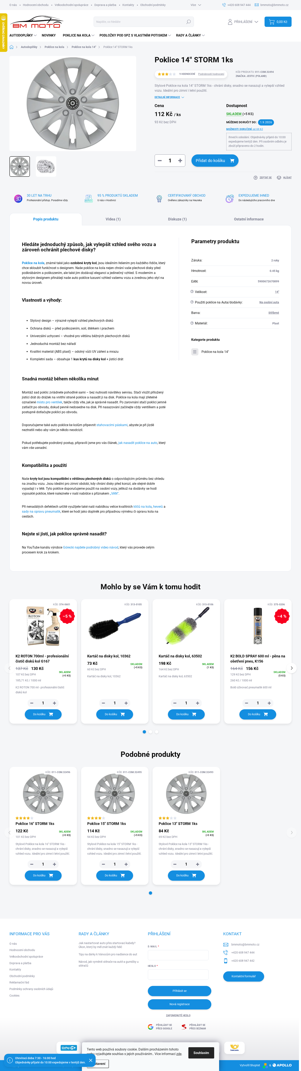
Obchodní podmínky (153, 5)
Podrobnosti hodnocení (211, 74)
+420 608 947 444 (243, 952)
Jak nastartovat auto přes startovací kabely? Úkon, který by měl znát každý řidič (107, 945)
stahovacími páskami (112, 425)
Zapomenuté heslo (178, 1015)
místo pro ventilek (49, 402)
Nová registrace (180, 1004)
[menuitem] (23, 35)
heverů (158, 507)
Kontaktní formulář (244, 976)
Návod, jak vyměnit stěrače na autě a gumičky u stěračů (109, 963)
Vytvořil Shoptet (250, 1065)
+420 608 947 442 (243, 960)
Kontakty (128, 5)
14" (277, 291)
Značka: (251, 76)
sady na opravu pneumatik (41, 511)
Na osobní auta (269, 302)
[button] (144, 732)
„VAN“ (114, 493)
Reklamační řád (19, 982)
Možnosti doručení (244, 129)
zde (178, 1054)
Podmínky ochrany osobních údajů (31, 989)
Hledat (188, 21)
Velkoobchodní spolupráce (71, 5)
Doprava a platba (105, 5)
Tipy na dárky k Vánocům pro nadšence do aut (108, 954)
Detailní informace (167, 97)
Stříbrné (273, 312)
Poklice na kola (33, 263)
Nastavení (98, 1064)
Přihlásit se (180, 990)
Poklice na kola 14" (215, 352)
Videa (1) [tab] (113, 219)
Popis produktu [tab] (45, 219)
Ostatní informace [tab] (249, 219)
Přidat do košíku (210, 160)
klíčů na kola (143, 507)
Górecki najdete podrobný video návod (90, 547)
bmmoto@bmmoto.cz (245, 944)
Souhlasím (201, 1053)
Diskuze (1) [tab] (177, 219)
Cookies (14, 995)
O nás (13, 5)
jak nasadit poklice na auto (137, 443)
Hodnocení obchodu (36, 5)
